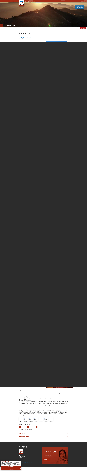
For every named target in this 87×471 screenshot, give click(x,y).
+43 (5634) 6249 (22, 37)
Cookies (35, 469)
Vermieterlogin (63, 1)
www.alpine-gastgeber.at (30, 462)
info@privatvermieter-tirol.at (22, 462)
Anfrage (30, 426)
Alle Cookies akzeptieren (11, 466)
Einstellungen (11, 469)
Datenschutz (31, 469)
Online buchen (79, 6)
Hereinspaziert (46, 459)
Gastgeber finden (10, 25)
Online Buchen (23, 426)
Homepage (39, 426)
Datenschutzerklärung (7, 465)
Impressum (26, 469)
